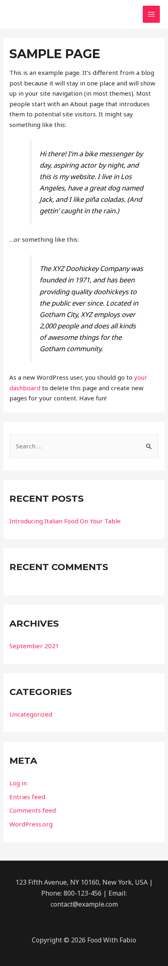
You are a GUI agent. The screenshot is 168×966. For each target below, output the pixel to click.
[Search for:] (84, 446)
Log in (18, 783)
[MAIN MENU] (151, 14)
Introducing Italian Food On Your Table (65, 521)
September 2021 (34, 646)
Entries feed (27, 797)
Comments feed (32, 810)
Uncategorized (30, 714)
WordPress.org (31, 824)
